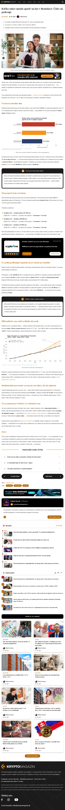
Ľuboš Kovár (23, 16)
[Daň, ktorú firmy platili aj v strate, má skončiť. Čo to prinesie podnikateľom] (8, 534)
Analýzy (37, 639)
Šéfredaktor (25, 501)
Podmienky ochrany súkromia (10, 779)
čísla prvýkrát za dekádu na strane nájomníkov (35, 413)
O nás (3, 805)
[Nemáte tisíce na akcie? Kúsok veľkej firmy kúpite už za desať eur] (8, 541)
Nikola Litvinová (10, 648)
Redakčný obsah (10, 482)
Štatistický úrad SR (38, 95)
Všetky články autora (54, 517)
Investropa (9, 164)
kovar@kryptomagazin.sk (21, 504)
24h (58, 572)
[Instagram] (8, 799)
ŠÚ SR (40, 372)
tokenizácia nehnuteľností (27, 421)
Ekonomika (5, 16)
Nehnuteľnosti (18, 485)
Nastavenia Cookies (40, 779)
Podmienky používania (26, 779)
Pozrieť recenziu (55, 253)
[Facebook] (2, 799)
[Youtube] (16, 799)
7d (61, 572)
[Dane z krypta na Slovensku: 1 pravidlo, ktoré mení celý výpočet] (48, 729)
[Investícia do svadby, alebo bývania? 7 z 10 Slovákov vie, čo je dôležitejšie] (16, 695)
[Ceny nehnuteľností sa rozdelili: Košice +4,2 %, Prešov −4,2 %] (16, 662)
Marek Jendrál (41, 748)
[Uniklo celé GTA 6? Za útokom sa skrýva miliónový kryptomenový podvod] (8, 549)
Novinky (5, 706)
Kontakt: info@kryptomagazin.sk (18, 805)
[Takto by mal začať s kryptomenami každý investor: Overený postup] (8, 557)
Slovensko (25, 485)
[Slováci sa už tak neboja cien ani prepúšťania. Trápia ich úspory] (48, 662)
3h (55, 572)
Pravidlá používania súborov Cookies (12, 781)
